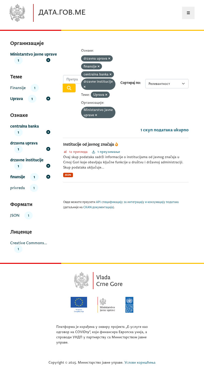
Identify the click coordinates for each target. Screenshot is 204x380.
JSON (68, 174)
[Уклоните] (109, 58)
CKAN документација (98, 207)
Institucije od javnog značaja (89, 144)
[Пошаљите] (69, 88)
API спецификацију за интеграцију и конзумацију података (137, 202)
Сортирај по (130, 83)
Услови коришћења (139, 362)
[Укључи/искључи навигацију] (188, 13)
